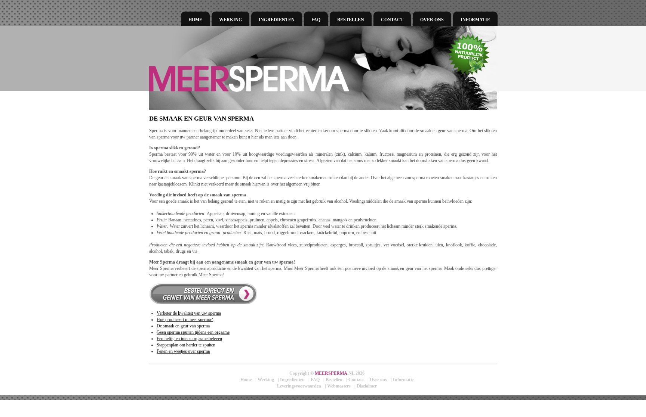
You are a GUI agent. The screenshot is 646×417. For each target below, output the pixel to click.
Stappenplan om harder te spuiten (186, 345)
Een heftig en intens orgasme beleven (189, 338)
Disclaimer (367, 386)
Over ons (432, 19)
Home (195, 19)
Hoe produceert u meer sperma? (185, 319)
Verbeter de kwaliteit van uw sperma (189, 313)
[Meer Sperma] (289, 79)
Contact (392, 19)
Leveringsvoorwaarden (299, 386)
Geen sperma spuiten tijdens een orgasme (193, 332)
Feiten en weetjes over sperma (183, 351)
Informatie (475, 19)
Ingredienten (277, 19)
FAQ (315, 19)
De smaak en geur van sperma (183, 326)
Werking (230, 19)
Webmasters (339, 386)
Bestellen (350, 19)
